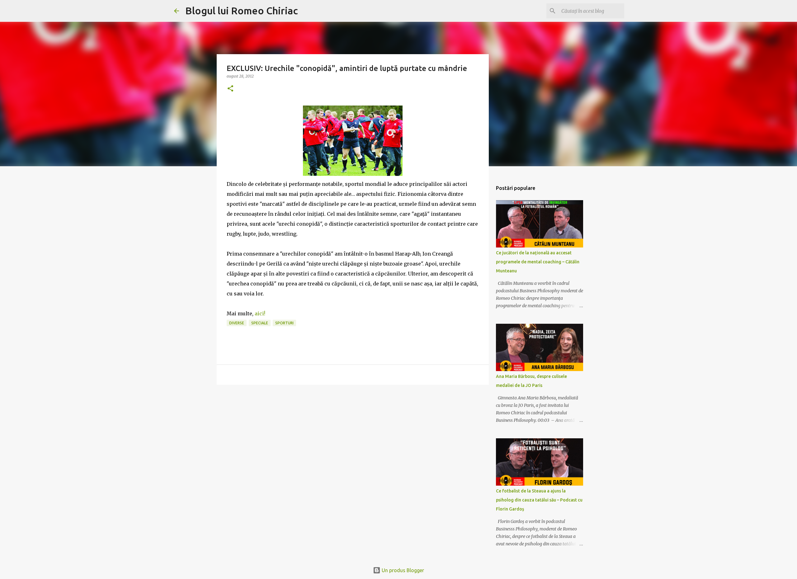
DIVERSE (236, 323)
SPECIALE (259, 323)
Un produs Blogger (402, 570)
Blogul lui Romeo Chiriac (241, 10)
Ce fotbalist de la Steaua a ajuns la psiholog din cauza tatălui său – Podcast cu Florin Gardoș (539, 499)
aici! (260, 313)
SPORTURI (284, 323)
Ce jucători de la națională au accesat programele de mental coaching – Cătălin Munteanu (537, 261)
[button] (230, 89)
